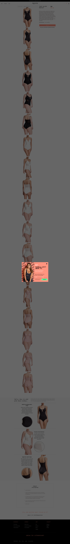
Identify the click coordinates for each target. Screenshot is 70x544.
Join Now (44, 279)
